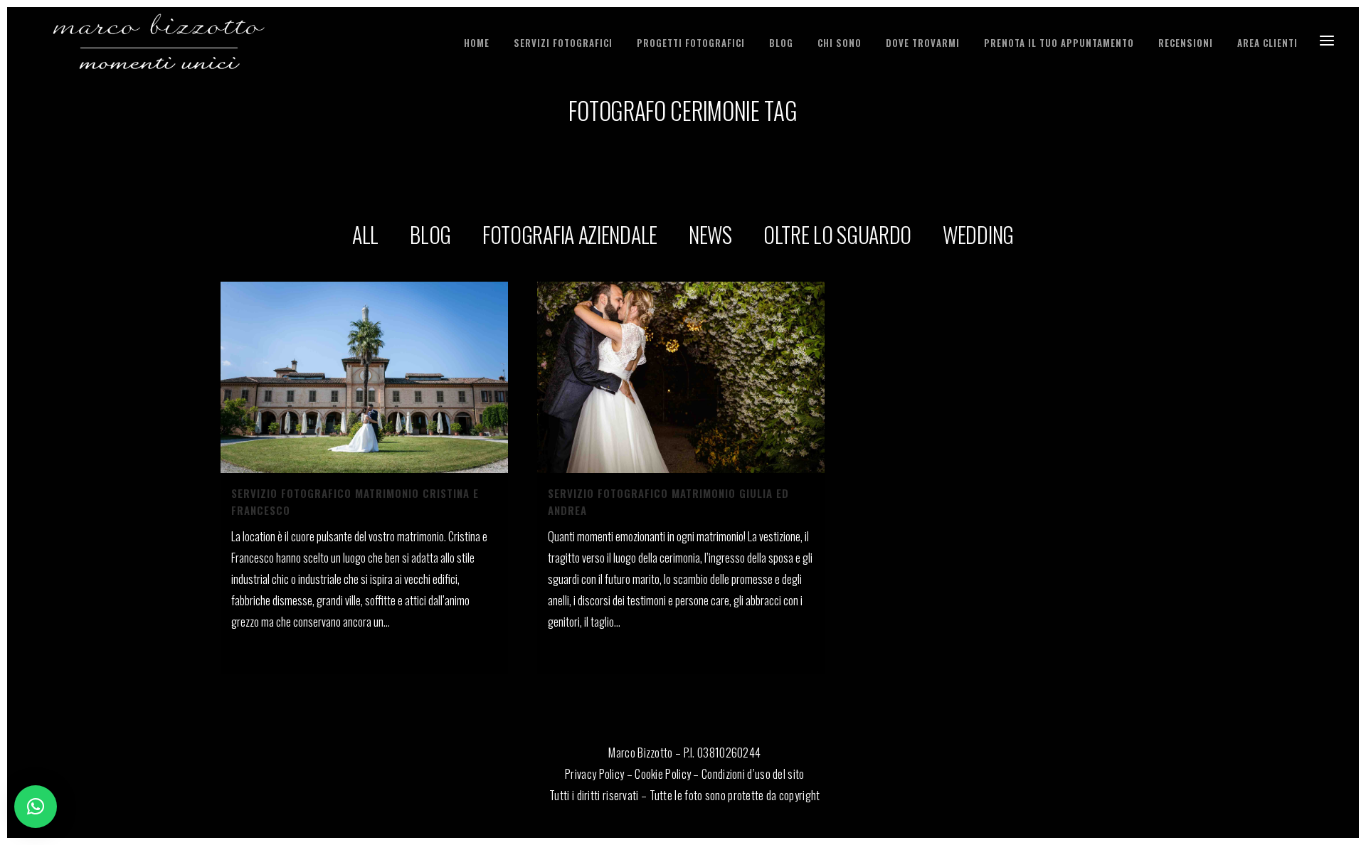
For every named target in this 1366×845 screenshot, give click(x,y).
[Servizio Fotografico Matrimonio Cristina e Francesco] (364, 377)
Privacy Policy (594, 773)
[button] (35, 806)
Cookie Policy (663, 773)
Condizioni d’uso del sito (753, 773)
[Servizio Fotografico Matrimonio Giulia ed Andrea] (681, 378)
